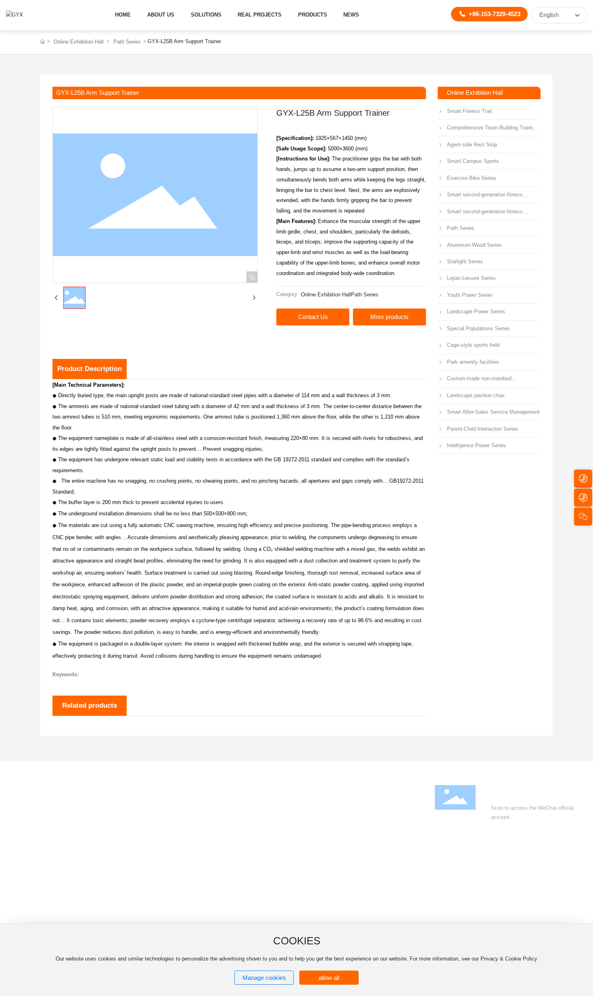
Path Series (127, 42)
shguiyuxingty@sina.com (484, 895)
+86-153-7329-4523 (494, 14)
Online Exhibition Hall (79, 42)
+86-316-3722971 (509, 874)
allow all (329, 978)
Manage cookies (264, 978)
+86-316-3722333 (467, 874)
